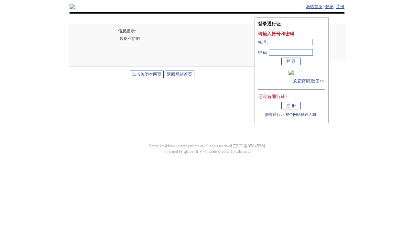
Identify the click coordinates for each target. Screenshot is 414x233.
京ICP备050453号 (249, 145)
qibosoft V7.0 (196, 151)
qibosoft (242, 151)
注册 (340, 6)
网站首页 (314, 6)
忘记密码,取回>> (308, 81)
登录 (329, 6)
